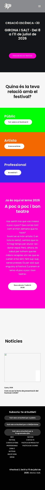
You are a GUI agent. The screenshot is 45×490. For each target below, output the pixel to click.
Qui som (30, 437)
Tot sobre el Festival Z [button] (18, 122)
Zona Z (12, 448)
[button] (39, 6)
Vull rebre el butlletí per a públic (22, 418)
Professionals (12, 446)
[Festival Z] (7, 6)
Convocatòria (12, 443)
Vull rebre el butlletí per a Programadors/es (22, 432)
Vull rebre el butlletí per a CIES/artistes (22, 424)
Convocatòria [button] (14, 146)
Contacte (30, 440)
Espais (12, 457)
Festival (12, 440)
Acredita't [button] (12, 173)
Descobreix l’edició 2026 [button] (23, 286)
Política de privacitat (30, 443)
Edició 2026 (12, 454)
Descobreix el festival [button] (22, 56)
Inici (12, 437)
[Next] (38, 380)
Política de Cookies (30, 446)
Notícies (12, 451)
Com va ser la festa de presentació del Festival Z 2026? (21, 392)
